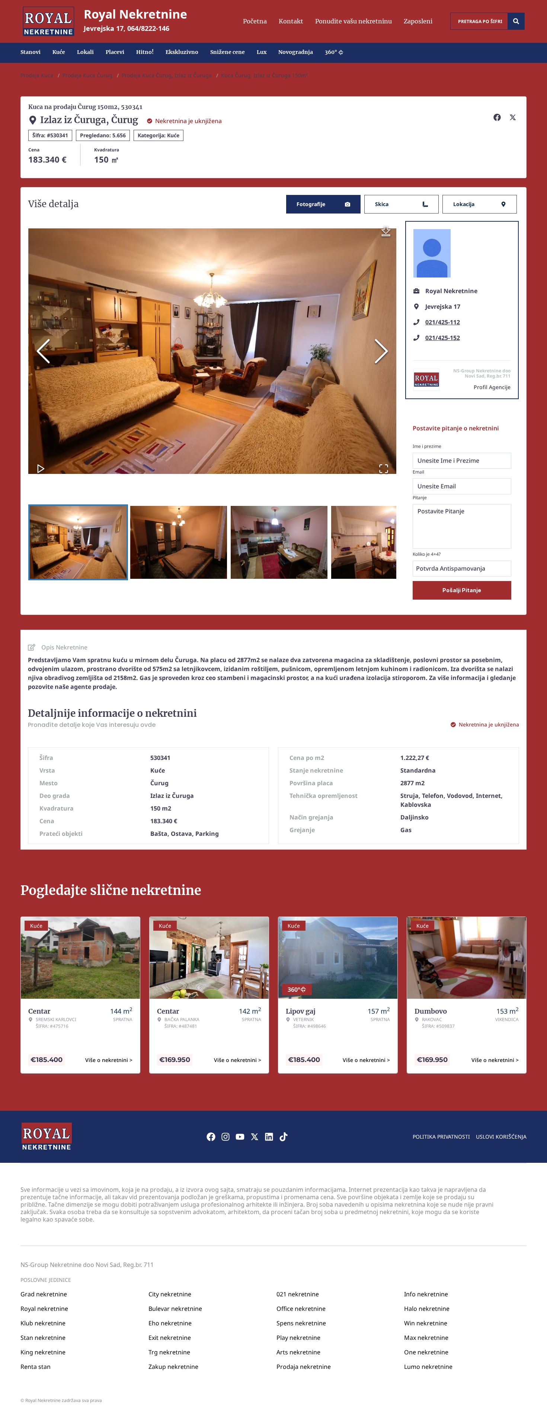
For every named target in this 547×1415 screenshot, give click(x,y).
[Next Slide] (381, 351)
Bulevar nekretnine (175, 1309)
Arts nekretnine (298, 1352)
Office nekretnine (301, 1309)
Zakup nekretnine (173, 1367)
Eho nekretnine (170, 1323)
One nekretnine (426, 1352)
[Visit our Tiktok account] (283, 1136)
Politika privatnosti (441, 1136)
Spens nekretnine (301, 1323)
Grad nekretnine (43, 1294)
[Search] (516, 21)
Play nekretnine (298, 1338)
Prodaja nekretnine (303, 1367)
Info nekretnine (426, 1294)
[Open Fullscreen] (383, 468)
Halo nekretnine (427, 1309)
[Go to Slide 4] (379, 542)
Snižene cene (227, 52)
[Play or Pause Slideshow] (41, 468)
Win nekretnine (425, 1323)
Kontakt (291, 21)
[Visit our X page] (254, 1136)
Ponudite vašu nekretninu (353, 21)
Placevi (115, 52)
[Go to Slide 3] (279, 542)
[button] (212, 351)
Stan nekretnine (42, 1338)
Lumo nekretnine (428, 1367)
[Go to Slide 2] (178, 542)
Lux (261, 52)
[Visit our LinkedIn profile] (269, 1136)
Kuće (58, 52)
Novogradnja (295, 52)
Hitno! (145, 52)
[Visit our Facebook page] (211, 1136)
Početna (255, 21)
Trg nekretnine (169, 1352)
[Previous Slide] (43, 351)
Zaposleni (418, 21)
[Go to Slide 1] (78, 542)
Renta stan (35, 1367)
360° (331, 52)
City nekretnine (169, 1294)
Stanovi (30, 52)
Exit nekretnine (169, 1338)
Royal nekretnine (44, 1309)
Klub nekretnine (42, 1323)
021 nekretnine (297, 1294)
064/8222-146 (148, 28)
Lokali (85, 52)
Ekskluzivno (182, 52)
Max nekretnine (426, 1338)
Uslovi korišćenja (501, 1136)
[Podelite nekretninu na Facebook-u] (498, 117)
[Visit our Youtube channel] (240, 1136)
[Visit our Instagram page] (225, 1136)
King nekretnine (42, 1352)
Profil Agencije (492, 387)
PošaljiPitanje (461, 590)
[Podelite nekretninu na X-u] (514, 117)
